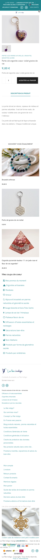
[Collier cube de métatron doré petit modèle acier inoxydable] (20, 521)
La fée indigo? (9, 408)
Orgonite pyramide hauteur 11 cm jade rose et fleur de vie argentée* (19, 262)
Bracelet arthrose (8, 180)
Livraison (7, 469)
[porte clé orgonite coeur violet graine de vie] (20, 29)
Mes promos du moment (15, 280)
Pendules (9, 290)
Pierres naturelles (12, 335)
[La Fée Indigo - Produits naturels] (19, 12)
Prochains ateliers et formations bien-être (19, 501)
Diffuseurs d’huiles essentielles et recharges (18, 324)
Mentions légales (10, 482)
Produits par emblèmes (16, 353)
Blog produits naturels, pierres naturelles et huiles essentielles (20, 426)
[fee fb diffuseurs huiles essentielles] (21, 7)
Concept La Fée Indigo (12, 416)
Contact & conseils (10, 477)
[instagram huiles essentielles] (26, 7)
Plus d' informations (20, 558)
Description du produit (20, 93)
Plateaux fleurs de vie (15, 317)
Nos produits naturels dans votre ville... (18, 447)
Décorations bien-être (15, 330)
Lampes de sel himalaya (9, 400)
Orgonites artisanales (15, 285)
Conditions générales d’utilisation (16, 435)
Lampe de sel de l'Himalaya (17, 312)
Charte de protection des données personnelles (16, 441)
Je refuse (18, 553)
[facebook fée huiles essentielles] (3, 385)
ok (5, 553)
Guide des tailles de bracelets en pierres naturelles (19, 491)
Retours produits (10, 473)
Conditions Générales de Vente (15, 431)
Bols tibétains (11, 340)
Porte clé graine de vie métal (12, 220)
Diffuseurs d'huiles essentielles (12, 393)
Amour (8, 294)
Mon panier (8, 485)
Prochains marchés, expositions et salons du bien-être (20, 452)
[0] (38, 13)
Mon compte (34, 7)
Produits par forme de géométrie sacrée (18, 346)
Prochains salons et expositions (14, 4)
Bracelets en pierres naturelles (12, 403)
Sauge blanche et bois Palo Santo (19, 307)
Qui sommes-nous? (11, 412)
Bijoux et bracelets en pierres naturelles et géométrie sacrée (17, 301)
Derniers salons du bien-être (14, 497)
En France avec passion (12, 420)
